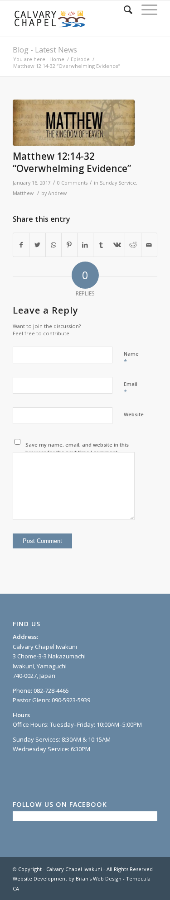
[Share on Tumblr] (101, 245)
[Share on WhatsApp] (53, 245)
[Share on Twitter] (37, 245)
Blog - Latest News (45, 50)
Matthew (23, 193)
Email (130, 388)
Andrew (57, 193)
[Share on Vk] (117, 245)
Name (131, 358)
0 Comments (72, 183)
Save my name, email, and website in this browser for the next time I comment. (77, 448)
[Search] (123, 9)
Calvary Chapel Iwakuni (74, 869)
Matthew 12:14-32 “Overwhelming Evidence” (72, 162)
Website (134, 414)
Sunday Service (118, 183)
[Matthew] (74, 123)
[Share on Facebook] (21, 245)
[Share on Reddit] (133, 245)
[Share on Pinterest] (69, 245)
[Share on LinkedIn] (85, 245)
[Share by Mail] (149, 245)
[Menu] (144, 9)
